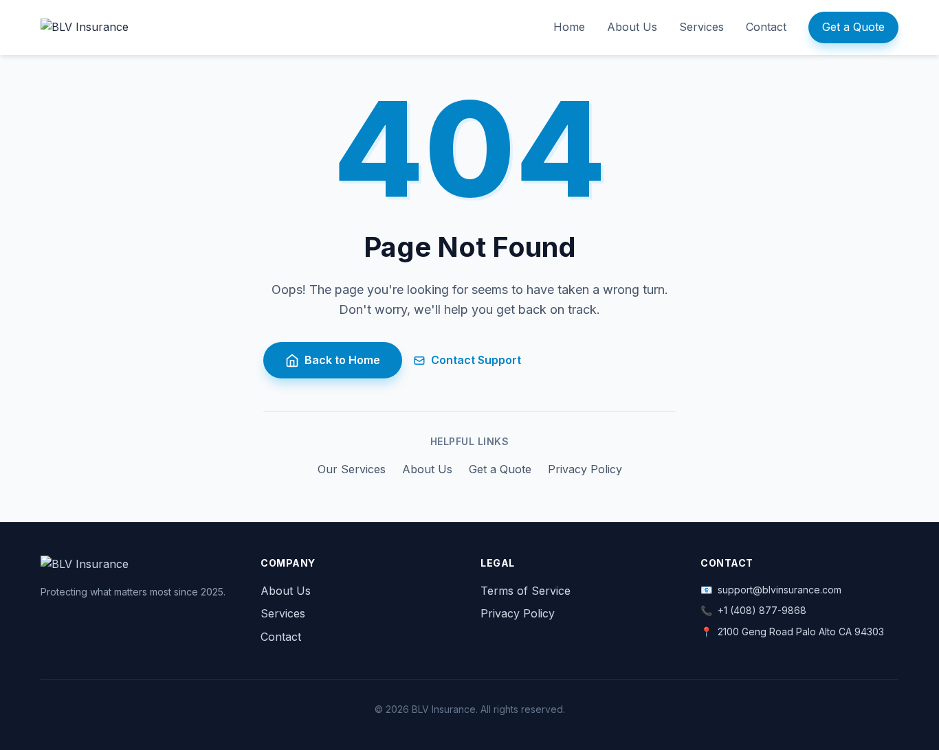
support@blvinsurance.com (779, 589)
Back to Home (342, 360)
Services (701, 27)
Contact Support (476, 360)
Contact (766, 27)
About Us (632, 27)
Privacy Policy (585, 469)
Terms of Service (525, 591)
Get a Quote (853, 27)
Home (569, 27)
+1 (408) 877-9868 (762, 610)
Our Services (352, 469)
